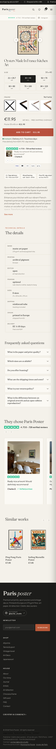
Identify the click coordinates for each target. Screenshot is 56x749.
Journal (6, 682)
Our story (7, 678)
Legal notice (8, 733)
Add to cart (28, 132)
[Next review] (12, 160)
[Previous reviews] (6, 432)
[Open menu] (51, 9)
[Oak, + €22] (46, 105)
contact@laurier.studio (19, 742)
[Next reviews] (11, 432)
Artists (5, 686)
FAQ (5, 702)
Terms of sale (19, 733)
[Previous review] (8, 160)
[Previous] (44, 520)
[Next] (49, 520)
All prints (6, 643)
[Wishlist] (39, 9)
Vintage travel (9, 651)
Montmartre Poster (27, 744)
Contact (6, 706)
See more (8, 214)
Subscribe (43, 628)
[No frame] (10, 105)
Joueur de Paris (42, 744)
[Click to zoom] (40, 28)
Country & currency (14, 714)
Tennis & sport (9, 647)
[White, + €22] (34, 105)
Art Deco (6, 655)
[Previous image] (20, 39)
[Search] (33, 9)
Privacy (28, 733)
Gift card (6, 698)
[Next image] (35, 39)
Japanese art (8, 659)
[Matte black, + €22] (22, 105)
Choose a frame (9, 694)
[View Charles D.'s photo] (9, 153)
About (5, 674)
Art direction (8, 690)
